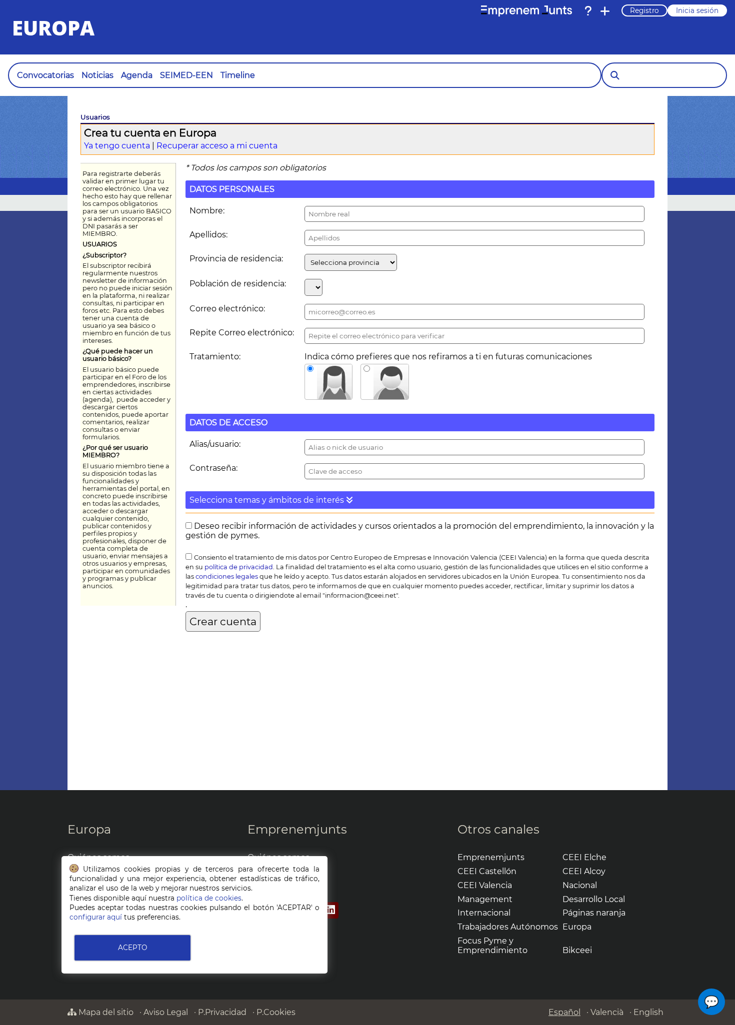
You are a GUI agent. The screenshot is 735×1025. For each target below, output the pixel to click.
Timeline (237, 75)
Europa (89, 829)
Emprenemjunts (297, 829)
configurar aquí (96, 917)
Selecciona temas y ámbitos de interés (268, 500)
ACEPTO (132, 948)
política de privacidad (238, 567)
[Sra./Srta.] (328, 382)
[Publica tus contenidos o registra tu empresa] (605, 11)
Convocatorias (45, 75)
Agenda (136, 75)
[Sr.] (384, 382)
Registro (644, 10)
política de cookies (209, 898)
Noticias (98, 75)
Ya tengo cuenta (117, 145)
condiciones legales (227, 576)
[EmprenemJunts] (527, 11)
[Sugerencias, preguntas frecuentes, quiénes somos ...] (588, 11)
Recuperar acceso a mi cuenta (217, 145)
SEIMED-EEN (186, 75)
